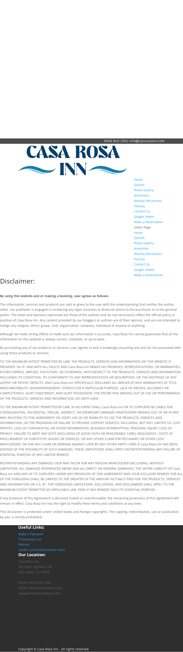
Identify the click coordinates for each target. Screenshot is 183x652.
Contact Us (142, 211)
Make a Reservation (148, 222)
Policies (139, 206)
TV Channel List (29, 539)
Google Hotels (144, 216)
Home (138, 179)
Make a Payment (30, 534)
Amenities (141, 195)
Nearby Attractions (148, 201)
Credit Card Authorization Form (41, 550)
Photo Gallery (144, 190)
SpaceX (139, 185)
